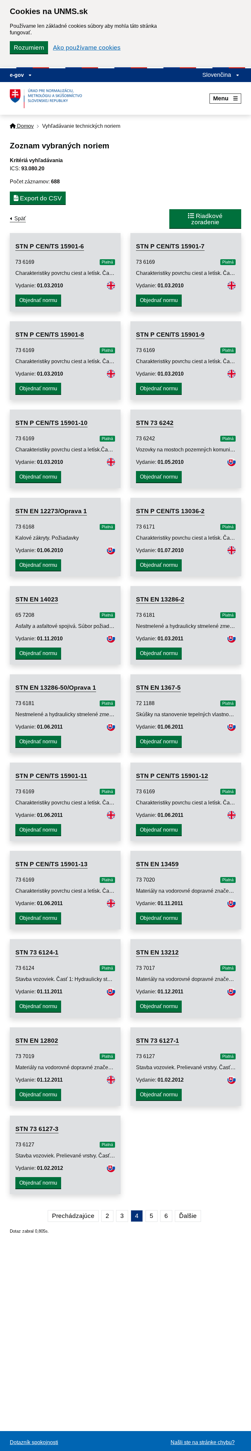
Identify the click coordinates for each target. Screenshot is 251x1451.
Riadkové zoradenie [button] (207, 219)
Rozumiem (29, 47)
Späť (20, 218)
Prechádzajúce (73, 1215)
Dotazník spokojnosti (34, 1442)
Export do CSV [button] (40, 198)
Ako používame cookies (87, 47)
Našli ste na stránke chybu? (203, 1442)
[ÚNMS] (48, 98)
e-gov (17, 75)
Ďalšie (188, 1215)
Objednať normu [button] (38, 300)
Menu (220, 98)
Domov (25, 126)
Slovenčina (217, 75)
